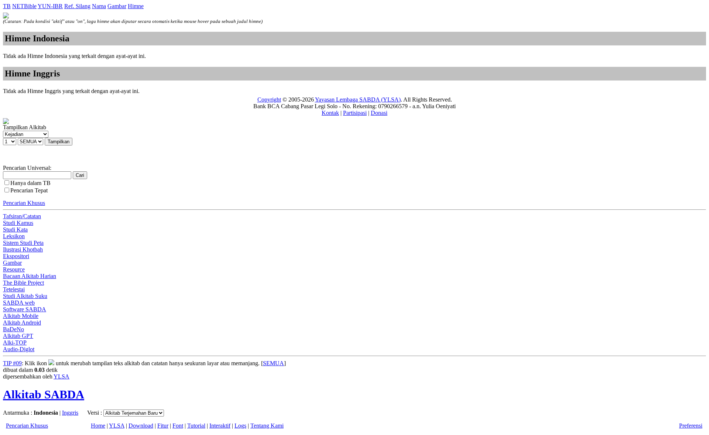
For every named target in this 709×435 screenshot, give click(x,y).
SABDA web (19, 302)
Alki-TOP (15, 342)
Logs (240, 425)
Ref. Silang (77, 6)
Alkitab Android (22, 322)
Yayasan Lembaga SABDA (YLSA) (358, 99)
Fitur (162, 425)
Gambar (116, 6)
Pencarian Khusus (24, 203)
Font (177, 425)
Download (141, 425)
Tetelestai (14, 289)
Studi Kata (15, 229)
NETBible (24, 6)
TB (7, 6)
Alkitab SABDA (43, 394)
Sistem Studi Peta (23, 243)
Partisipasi (355, 113)
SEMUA (273, 363)
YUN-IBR (50, 6)
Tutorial (196, 425)
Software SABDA (24, 309)
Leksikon (14, 236)
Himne (136, 6)
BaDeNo (13, 329)
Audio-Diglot (18, 349)
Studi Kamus (18, 223)
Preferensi (690, 425)
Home (98, 425)
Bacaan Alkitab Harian (29, 276)
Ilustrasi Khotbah (23, 249)
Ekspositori (16, 256)
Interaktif (219, 425)
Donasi (379, 113)
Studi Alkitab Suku (25, 296)
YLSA (61, 376)
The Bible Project (23, 283)
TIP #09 (12, 363)
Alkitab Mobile (20, 316)
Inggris (70, 413)
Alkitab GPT (18, 336)
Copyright (269, 99)
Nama (99, 6)
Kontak (330, 113)
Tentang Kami (267, 425)
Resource (14, 269)
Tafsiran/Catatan (22, 216)
